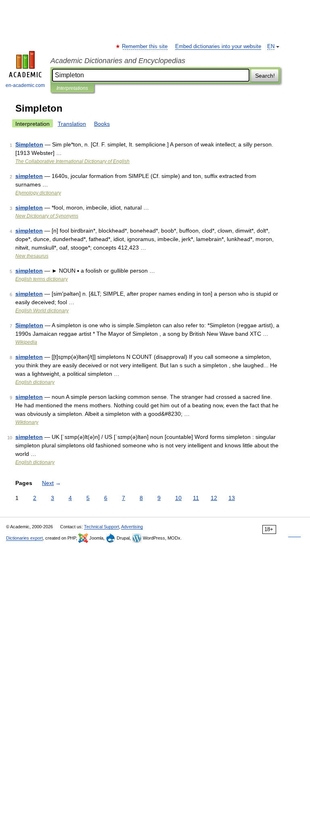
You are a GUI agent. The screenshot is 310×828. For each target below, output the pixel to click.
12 (214, 498)
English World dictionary (42, 310)
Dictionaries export (24, 538)
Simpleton (29, 144)
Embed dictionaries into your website (218, 46)
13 (231, 498)
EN (270, 46)
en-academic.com (25, 85)
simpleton (29, 176)
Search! (265, 75)
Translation (72, 124)
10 (178, 498)
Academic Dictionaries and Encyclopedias (117, 61)
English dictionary (34, 382)
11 (196, 498)
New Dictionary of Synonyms (46, 216)
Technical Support (101, 526)
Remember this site (145, 46)
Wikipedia (26, 342)
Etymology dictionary (38, 193)
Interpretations (72, 88)
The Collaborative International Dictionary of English (72, 161)
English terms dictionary (41, 279)
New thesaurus (31, 256)
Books (102, 124)
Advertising (132, 526)
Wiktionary (26, 422)
